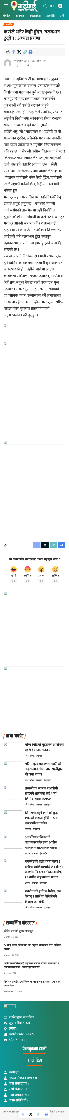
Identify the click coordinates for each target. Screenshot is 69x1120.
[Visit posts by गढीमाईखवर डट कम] (7, 63)
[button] (7, 6)
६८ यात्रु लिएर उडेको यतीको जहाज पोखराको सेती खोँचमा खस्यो (32, 947)
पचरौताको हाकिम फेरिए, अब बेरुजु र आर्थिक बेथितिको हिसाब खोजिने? (43, 897)
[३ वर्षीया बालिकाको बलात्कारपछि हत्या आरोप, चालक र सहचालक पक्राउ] (13, 842)
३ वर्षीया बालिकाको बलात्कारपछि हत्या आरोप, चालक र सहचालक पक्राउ (41, 842)
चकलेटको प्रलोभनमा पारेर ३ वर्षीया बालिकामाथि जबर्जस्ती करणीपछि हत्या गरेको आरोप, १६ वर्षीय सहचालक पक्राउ (44, 869)
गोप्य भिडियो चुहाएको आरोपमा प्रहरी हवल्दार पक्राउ (44, 747)
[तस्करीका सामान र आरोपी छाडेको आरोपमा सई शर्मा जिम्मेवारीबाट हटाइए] (13, 793)
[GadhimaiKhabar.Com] (24, 6)
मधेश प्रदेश (29, 756)
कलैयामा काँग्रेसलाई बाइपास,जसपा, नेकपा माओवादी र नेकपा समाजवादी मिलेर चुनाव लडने (31, 965)
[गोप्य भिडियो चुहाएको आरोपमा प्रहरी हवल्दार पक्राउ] (13, 749)
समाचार (39, 756)
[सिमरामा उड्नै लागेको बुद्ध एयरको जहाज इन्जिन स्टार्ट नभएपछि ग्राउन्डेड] (13, 817)
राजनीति (9, 24)
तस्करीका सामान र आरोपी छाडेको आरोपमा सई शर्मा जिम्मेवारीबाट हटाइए (41, 794)
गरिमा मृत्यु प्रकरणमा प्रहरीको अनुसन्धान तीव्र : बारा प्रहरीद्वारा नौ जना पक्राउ (44, 769)
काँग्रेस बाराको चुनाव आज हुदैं (18, 931)
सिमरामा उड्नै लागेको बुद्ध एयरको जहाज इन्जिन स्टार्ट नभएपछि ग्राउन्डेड (42, 818)
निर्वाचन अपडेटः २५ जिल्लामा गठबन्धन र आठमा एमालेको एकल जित (32, 983)
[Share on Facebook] (13, 52)
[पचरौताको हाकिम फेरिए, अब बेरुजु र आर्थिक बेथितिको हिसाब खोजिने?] (13, 896)
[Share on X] (19, 52)
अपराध (27, 853)
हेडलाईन (47, 780)
